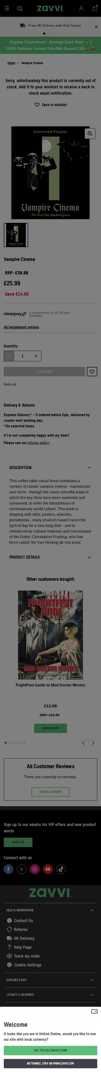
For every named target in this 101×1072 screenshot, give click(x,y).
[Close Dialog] (94, 1011)
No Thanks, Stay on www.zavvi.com (50, 1063)
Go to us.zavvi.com (50, 1050)
